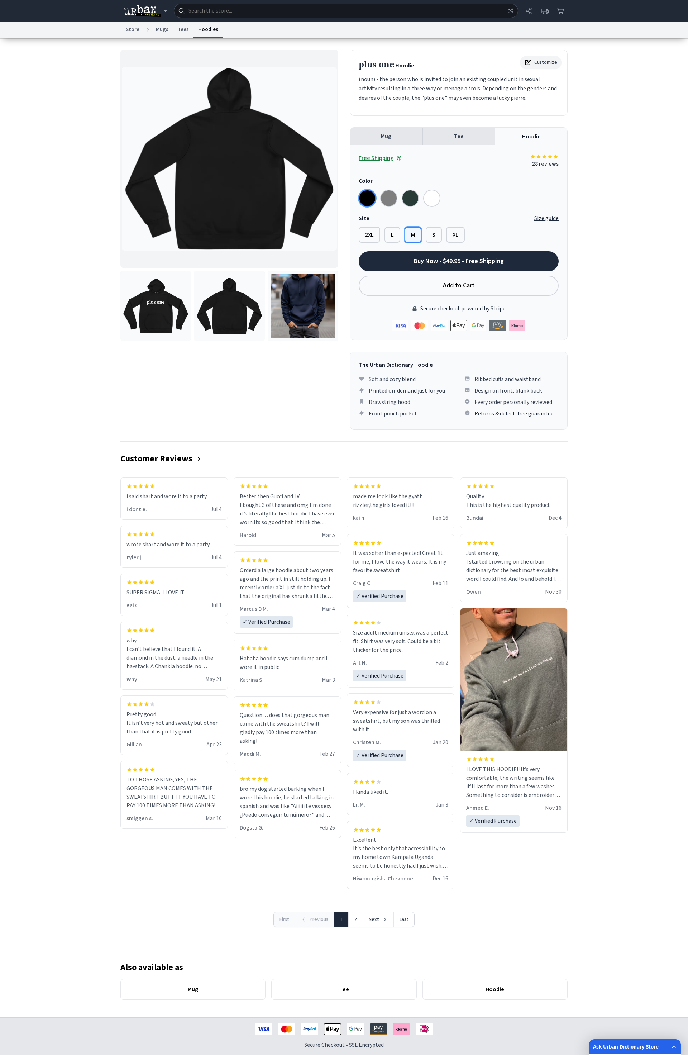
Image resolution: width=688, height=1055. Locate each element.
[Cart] (560, 10)
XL (455, 235)
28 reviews (545, 164)
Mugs (162, 29)
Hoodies (208, 29)
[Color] (367, 198)
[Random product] (510, 10)
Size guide (546, 218)
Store (132, 29)
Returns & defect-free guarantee (514, 414)
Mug (386, 136)
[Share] (528, 10)
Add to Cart (459, 285)
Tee (459, 136)
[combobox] (346, 11)
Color (366, 181)
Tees (183, 29)
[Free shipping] (544, 10)
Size (364, 218)
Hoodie (531, 137)
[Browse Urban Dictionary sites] (145, 10)
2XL (369, 235)
